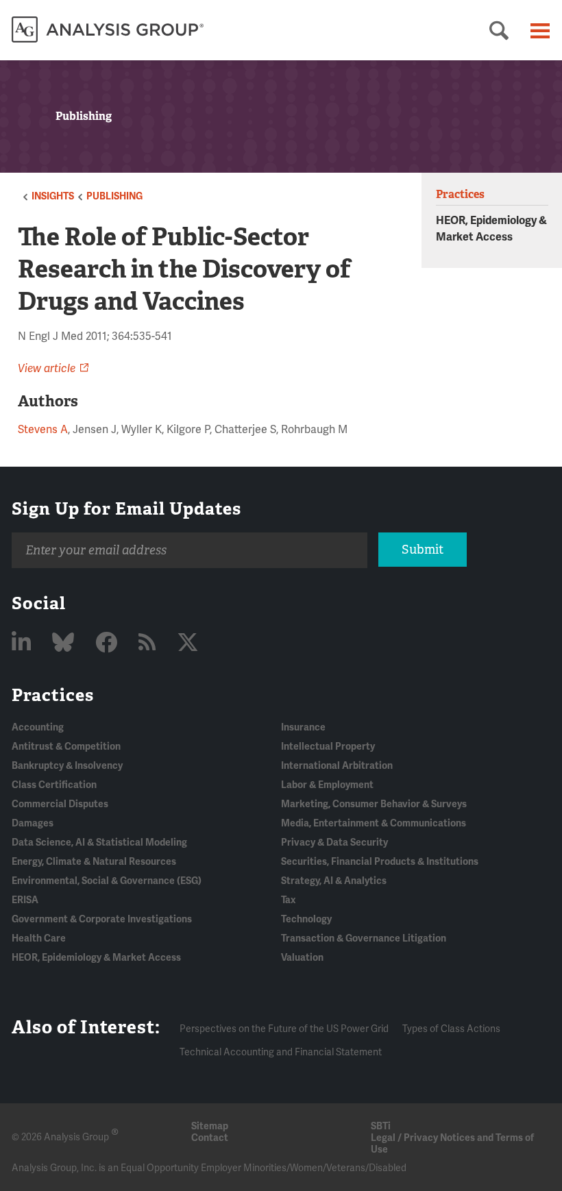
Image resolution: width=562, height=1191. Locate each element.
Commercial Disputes (60, 804)
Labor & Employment (327, 785)
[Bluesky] (65, 643)
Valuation (302, 957)
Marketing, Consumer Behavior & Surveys (374, 804)
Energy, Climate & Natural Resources (94, 862)
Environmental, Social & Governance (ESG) (106, 881)
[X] (188, 643)
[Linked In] (24, 643)
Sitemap (209, 1126)
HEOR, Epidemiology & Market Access (96, 957)
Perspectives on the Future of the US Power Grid (284, 1029)
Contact (209, 1138)
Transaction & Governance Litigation (363, 938)
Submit (422, 549)
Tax (288, 900)
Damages (32, 823)
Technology (306, 919)
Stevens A (43, 430)
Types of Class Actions (451, 1029)
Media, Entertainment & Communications (373, 823)
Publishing (114, 196)
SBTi (381, 1126)
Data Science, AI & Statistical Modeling (99, 842)
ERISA (25, 900)
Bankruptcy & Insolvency (67, 766)
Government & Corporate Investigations (102, 919)
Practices (53, 695)
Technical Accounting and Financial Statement (281, 1052)
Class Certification (54, 785)
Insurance (303, 727)
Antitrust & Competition (66, 746)
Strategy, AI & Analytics (334, 881)
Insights (53, 196)
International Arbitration (337, 766)
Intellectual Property (328, 746)
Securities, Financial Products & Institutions (379, 862)
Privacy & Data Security (334, 842)
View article (46, 369)
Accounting (38, 727)
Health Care (39, 938)
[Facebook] (108, 643)
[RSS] (149, 643)
